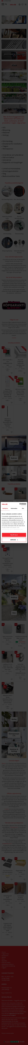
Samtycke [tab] (5, 508)
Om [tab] (23, 508)
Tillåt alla (14, 535)
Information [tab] (14, 508)
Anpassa (13, 539)
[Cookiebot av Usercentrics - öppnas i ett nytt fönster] (19, 504)
